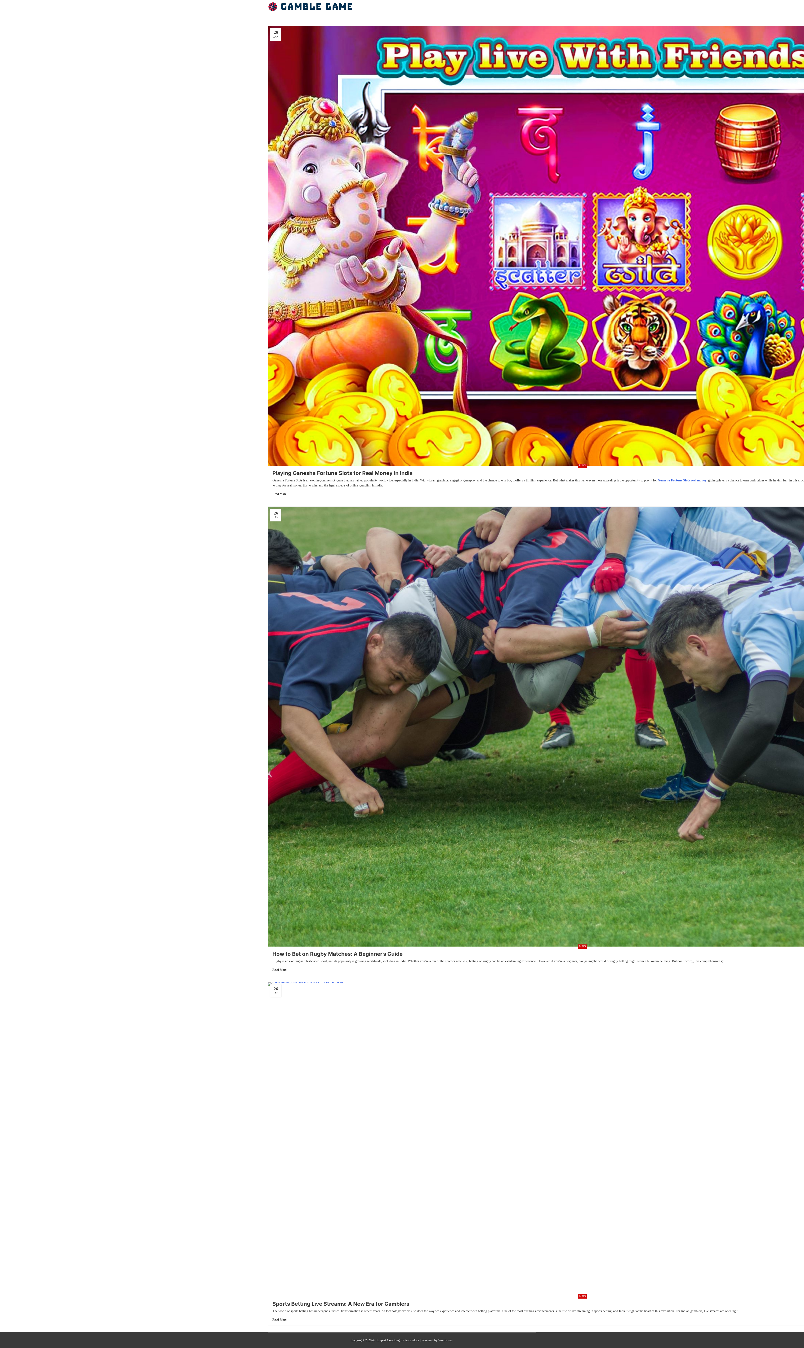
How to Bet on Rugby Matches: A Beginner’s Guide (337, 954)
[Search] (535, 7)
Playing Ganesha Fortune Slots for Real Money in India (342, 473)
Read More (279, 493)
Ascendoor (412, 1340)
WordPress (445, 1340)
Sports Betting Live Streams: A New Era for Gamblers (340, 1304)
